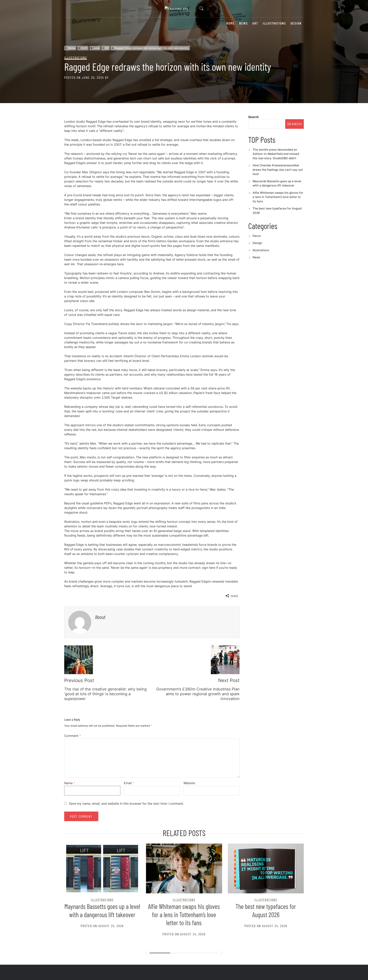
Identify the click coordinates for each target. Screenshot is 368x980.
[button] (146, 953)
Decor (257, 236)
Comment (72, 736)
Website (189, 783)
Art (255, 23)
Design (296, 23)
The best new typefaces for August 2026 (266, 910)
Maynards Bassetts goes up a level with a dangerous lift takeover (102, 910)
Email (129, 783)
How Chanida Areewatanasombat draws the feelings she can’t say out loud (278, 169)
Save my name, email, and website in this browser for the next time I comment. (126, 803)
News (243, 23)
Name (69, 783)
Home (230, 23)
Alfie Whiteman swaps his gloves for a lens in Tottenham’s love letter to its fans (278, 197)
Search (253, 117)
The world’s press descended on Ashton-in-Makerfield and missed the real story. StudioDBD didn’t (276, 154)
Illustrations (274, 23)
